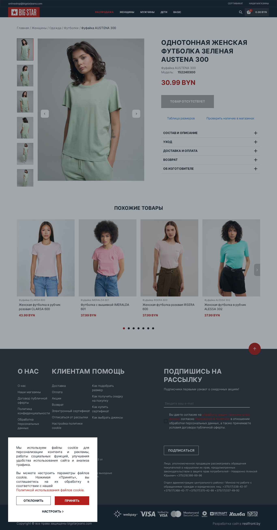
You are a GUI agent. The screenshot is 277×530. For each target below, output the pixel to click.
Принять (72, 501)
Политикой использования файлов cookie (50, 490)
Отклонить (33, 501)
